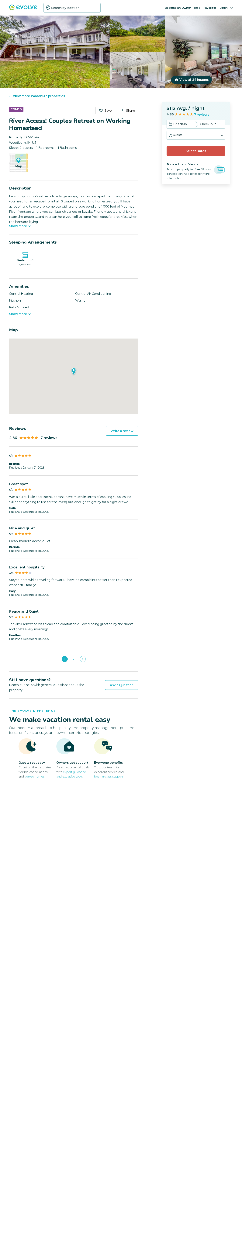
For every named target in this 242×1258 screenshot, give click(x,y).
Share (130, 110)
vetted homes (34, 776)
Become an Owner (178, 7)
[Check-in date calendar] (170, 124)
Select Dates (196, 151)
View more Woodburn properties (39, 96)
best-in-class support (108, 776)
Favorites (209, 7)
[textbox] (72, 8)
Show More (18, 226)
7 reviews (201, 114)
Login (224, 7)
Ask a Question (121, 685)
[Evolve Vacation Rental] (23, 9)
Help (197, 7)
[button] (196, 135)
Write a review (122, 431)
